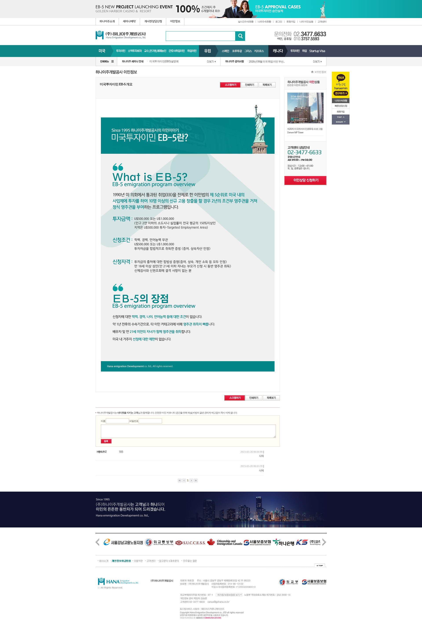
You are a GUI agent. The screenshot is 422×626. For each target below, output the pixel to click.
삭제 (261, 456)
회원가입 (290, 21)
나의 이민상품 (306, 21)
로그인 (278, 21)
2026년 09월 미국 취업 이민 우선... (267, 61)
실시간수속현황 (245, 21)
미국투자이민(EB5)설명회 (163, 61)
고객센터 (322, 21)
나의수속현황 (264, 21)
